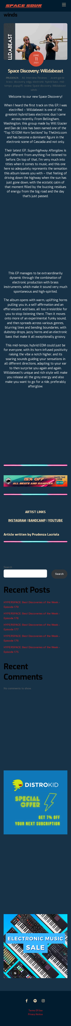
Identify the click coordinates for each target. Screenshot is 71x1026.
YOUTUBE (55, 520)
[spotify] (35, 1000)
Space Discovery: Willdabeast (35, 71)
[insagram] (43, 1000)
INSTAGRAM (17, 520)
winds (34, 90)
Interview (31, 78)
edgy (29, 82)
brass (9, 82)
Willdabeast (59, 86)
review (27, 86)
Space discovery (42, 86)
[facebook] (26, 1000)
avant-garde (57, 78)
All (23, 78)
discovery (19, 82)
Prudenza (12, 77)
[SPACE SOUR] (23, 7)
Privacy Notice (35, 1014)
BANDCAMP (37, 520)
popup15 (18, 86)
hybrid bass (51, 82)
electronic (38, 82)
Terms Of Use (35, 1010)
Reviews (42, 78)
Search (8, 567)
